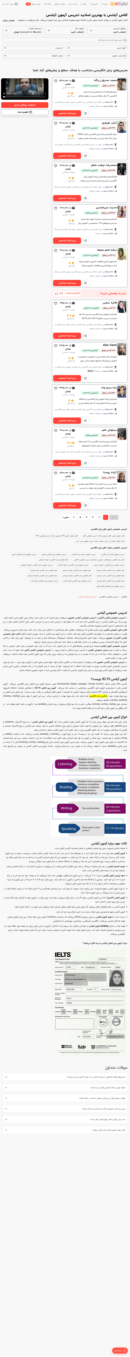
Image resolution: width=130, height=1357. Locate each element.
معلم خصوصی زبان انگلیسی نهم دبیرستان (43, 570)
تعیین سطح (34, 4)
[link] (89, 97)
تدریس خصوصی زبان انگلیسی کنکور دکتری (110, 586)
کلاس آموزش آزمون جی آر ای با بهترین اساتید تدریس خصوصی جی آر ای (100, 541)
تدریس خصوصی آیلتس (87, 596)
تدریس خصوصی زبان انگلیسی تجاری (24, 554)
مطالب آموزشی (59, 4)
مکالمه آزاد (47, 4)
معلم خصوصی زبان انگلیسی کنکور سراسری (110, 581)
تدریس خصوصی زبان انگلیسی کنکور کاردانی (77, 581)
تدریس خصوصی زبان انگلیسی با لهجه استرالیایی (37, 565)
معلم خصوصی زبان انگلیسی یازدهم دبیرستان (77, 575)
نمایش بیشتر (8, 20)
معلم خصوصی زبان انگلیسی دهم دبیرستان (110, 575)
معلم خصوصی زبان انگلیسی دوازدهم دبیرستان (42, 575)
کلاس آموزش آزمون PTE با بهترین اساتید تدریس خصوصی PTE (57, 536)
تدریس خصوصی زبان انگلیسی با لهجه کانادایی (73, 565)
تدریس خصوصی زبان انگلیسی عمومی (53, 554)
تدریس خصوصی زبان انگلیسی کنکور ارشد (44, 581)
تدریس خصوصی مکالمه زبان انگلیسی (83, 554)
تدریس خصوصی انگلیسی (108, 596)
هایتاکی (124, 596)
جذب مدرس (72, 4)
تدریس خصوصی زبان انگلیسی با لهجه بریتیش (109, 565)
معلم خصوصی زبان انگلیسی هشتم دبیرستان (77, 570)
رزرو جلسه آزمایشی (67, 113)
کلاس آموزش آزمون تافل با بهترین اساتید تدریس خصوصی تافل (103, 536)
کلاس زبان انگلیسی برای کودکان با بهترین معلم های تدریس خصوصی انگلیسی (99, 560)
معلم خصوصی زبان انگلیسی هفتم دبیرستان (110, 570)
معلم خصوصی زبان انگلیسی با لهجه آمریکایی (53, 560)
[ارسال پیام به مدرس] (85, 113)
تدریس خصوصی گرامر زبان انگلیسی (112, 554)
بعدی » (66, 517)
